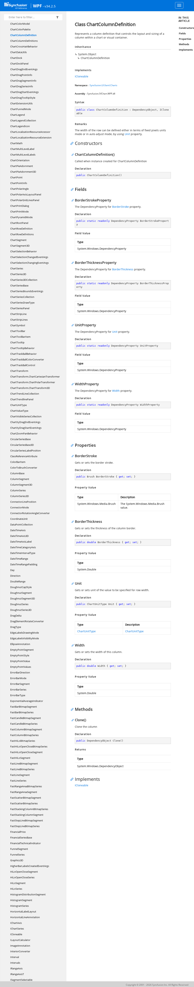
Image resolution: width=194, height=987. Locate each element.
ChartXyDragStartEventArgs (25, 427)
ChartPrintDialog (19, 206)
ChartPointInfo (18, 183)
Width (116, 390)
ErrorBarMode (18, 678)
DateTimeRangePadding (23, 564)
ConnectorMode (19, 507)
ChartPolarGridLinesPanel (24, 200)
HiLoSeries (16, 888)
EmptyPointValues (20, 666)
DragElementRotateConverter (27, 621)
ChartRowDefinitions (22, 234)
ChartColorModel (20, 23)
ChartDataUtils (18, 52)
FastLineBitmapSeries (22, 769)
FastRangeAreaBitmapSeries (26, 786)
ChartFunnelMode (20, 109)
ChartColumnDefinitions (24, 40)
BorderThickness (122, 269)
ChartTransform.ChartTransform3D (30, 388)
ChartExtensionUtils (21, 103)
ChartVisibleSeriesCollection (25, 416)
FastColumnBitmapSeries (24, 735)
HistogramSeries (19, 906)
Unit (127, 134)
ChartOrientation (20, 160)
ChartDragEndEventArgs (24, 69)
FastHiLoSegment (20, 758)
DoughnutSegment (21, 593)
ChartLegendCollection (23, 120)
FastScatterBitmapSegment (25, 797)
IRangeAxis (16, 968)
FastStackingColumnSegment (26, 814)
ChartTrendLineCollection (24, 393)
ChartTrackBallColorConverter (27, 359)
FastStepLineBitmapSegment (26, 820)
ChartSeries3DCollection (23, 280)
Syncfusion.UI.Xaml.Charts (103, 85)
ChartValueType (19, 410)
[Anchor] (72, 143)
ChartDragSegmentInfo (23, 80)
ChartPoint (16, 177)
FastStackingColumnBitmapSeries (29, 809)
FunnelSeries (17, 854)
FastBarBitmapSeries (22, 712)
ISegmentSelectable (21, 979)
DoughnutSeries (19, 604)
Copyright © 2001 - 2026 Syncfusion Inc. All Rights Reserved (157, 984)
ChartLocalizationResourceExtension (31, 137)
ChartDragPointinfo (21, 75)
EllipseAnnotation (20, 644)
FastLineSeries (18, 780)
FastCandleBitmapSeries (24, 723)
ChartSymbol (17, 325)
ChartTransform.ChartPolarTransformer (32, 382)
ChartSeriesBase (19, 285)
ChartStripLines (19, 319)
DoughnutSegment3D (22, 598)
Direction (15, 575)
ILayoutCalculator (20, 940)
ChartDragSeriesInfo (21, 86)
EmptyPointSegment (22, 649)
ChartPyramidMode (21, 217)
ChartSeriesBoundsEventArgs (26, 291)
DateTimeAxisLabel (21, 541)
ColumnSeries (18, 490)
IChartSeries (17, 928)
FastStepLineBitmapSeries (25, 826)
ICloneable (16, 934)
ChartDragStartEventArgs (24, 92)
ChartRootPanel (19, 223)
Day (12, 570)
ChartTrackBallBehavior (23, 353)
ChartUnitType (18, 405)
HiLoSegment (18, 883)
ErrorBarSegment (20, 684)
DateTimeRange (19, 558)
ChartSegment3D (20, 245)
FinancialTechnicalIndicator (25, 843)
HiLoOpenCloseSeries (22, 877)
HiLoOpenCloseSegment (24, 871)
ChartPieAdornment (21, 166)
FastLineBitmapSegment (24, 763)
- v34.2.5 (49, 6)
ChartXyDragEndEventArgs (25, 422)
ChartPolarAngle (19, 188)
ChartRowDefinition (21, 228)
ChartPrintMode (19, 211)
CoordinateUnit (19, 519)
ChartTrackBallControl (22, 365)
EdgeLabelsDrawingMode (24, 632)
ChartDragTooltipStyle (22, 97)
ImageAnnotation (20, 945)
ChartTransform (19, 371)
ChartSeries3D (18, 274)
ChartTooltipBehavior (22, 348)
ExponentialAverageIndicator (26, 701)
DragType (15, 627)
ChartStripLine (18, 314)
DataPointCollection (21, 524)
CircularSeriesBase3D (22, 445)
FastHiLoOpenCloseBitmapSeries (28, 746)
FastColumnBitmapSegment (26, 729)
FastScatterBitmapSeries (24, 803)
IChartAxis (16, 923)
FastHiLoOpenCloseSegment (26, 752)
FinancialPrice (18, 832)
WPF (37, 6)
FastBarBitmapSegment (23, 706)
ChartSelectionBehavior (23, 251)
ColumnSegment (19, 479)
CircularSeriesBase (20, 439)
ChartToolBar (17, 331)
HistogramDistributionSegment (28, 894)
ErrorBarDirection (20, 672)
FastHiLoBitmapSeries (22, 740)
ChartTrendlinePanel (21, 399)
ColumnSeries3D (19, 496)
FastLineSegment (20, 775)
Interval (14, 957)
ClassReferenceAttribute (23, 456)
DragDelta (15, 615)
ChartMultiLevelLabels (22, 154)
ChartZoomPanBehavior (24, 433)
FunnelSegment (19, 849)
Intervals (15, 962)
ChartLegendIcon (20, 126)
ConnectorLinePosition (23, 501)
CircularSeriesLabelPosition (25, 450)
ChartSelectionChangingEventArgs (29, 262)
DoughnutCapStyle (21, 587)
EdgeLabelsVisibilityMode (24, 638)
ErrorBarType (17, 695)
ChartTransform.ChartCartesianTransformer (35, 376)
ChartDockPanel (19, 63)
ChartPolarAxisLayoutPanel (25, 194)
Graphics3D (16, 860)
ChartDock (16, 58)
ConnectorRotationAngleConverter (30, 513)
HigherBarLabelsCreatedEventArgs (29, 866)
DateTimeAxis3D (19, 536)
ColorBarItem (17, 462)
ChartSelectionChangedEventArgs (29, 257)
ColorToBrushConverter (23, 467)
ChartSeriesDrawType (22, 302)
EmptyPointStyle (19, 655)
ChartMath (16, 143)
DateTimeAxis (18, 530)
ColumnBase (17, 473)
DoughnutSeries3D (20, 610)
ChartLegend (17, 114)
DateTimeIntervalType (22, 553)
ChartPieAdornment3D (23, 171)
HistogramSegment (21, 900)
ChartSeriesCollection (22, 297)
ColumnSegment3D (21, 484)
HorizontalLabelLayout (23, 911)
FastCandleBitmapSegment (25, 718)
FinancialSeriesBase (21, 837)
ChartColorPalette (20, 29)
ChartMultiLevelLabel (22, 149)
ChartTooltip (17, 342)
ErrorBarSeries (18, 689)
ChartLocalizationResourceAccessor (30, 132)
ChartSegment (18, 240)
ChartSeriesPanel (19, 308)
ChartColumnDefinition (23, 35)
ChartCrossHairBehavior (24, 46)
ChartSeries (16, 268)
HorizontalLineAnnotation (25, 917)
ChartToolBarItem (20, 336)
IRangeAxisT (17, 974)
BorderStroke (120, 206)
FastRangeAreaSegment (23, 792)
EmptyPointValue (20, 661)
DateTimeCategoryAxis (23, 547)
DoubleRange (17, 581)
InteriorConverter (20, 951)
